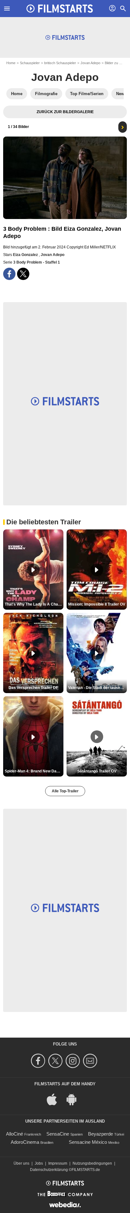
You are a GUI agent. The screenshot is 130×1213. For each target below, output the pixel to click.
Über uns (21, 1163)
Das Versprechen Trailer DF (33, 688)
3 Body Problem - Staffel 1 (36, 262)
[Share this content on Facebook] (9, 274)
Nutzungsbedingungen (92, 1163)
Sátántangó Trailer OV (96, 771)
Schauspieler (30, 63)
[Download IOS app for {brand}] (55, 1099)
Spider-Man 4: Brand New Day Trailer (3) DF (34, 771)
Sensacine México (88, 1142)
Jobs (39, 1163)
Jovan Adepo (90, 63)
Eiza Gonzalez (26, 255)
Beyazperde (100, 1134)
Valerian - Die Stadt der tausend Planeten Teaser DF (97, 688)
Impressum (57, 1163)
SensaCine (57, 1134)
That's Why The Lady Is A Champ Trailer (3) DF (34, 604)
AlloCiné (14, 1134)
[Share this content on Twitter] (23, 274)
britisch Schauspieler (60, 63)
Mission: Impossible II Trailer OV (96, 604)
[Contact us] (91, 1061)
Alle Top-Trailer (65, 791)
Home (10, 63)
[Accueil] (60, 8)
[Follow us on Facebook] (39, 1061)
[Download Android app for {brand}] (75, 1099)
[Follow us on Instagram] (74, 1061)
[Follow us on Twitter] (56, 1061)
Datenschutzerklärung (49, 1169)
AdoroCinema (25, 1142)
